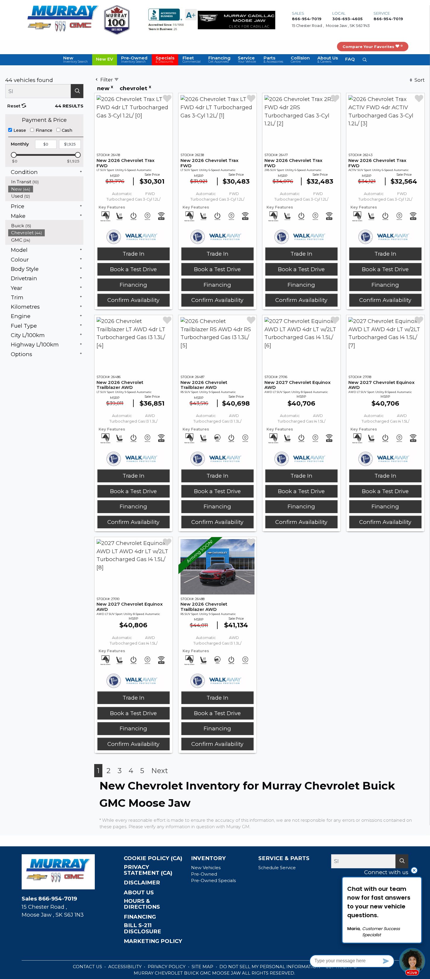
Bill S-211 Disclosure (142, 928)
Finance (44, 130)
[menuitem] (46, 181)
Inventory (208, 858)
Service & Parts (283, 858)
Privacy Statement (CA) (148, 870)
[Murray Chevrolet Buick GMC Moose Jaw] (63, 19)
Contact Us (88, 966)
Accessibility (125, 966)
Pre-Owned (204, 874)
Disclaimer (142, 883)
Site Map (203, 966)
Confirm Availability (133, 300)
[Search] (77, 91)
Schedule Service (277, 867)
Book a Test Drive (133, 269)
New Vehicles (206, 867)
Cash (67, 130)
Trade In (134, 253)
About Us (139, 893)
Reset (14, 106)
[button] (75, 59)
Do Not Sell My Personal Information (270, 966)
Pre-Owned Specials (213, 880)
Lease (19, 130)
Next (159, 770)
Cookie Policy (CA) (153, 858)
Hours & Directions (142, 904)
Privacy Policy (167, 966)
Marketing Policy (153, 941)
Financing (133, 284)
